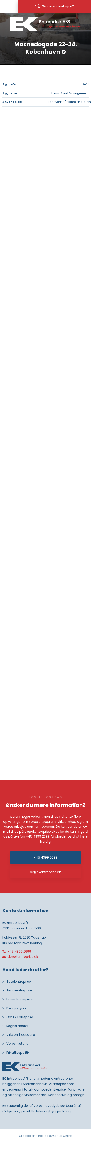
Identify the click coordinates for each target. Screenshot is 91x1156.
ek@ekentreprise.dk (40, 831)
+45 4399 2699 (38, 836)
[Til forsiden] (45, 24)
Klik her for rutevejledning (22, 943)
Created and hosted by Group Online (45, 1136)
